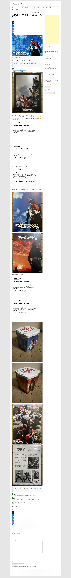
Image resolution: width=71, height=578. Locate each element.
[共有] (27, 34)
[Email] (27, 32)
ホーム (13, 7)
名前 (13, 553)
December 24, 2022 (28, 65)
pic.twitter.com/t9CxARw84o (36, 488)
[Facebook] (27, 26)
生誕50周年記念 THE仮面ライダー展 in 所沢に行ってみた (24, 495)
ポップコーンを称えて (48, 67)
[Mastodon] (27, 29)
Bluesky (47, 7)
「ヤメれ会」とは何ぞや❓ (48, 58)
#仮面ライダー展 (24, 63)
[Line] (27, 27)
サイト (13, 561)
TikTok (13, 9)
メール (13, 558)
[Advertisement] (52, 29)
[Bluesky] (27, 24)
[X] (27, 21)
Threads (43, 7)
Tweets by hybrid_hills (48, 96)
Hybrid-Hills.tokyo (17, 3)
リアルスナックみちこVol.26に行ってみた (50, 49)
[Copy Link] (27, 30)
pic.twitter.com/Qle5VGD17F (32, 63)
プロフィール (18, 7)
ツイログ (33, 7)
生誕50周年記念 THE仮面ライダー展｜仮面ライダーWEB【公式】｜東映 (26, 499)
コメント (14, 540)
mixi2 (51, 7)
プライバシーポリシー (25, 7)
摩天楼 (13, 18)
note (54, 7)
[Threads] (27, 23)
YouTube (17, 9)
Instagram (38, 7)
